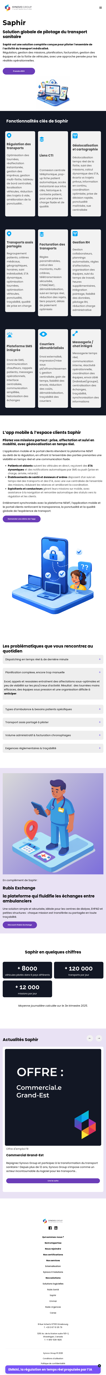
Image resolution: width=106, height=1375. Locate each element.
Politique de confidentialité (53, 1363)
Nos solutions (53, 1277)
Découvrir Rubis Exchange (20, 925)
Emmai (53, 1301)
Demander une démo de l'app (22, 519)
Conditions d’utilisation (53, 1358)
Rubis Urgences (53, 1307)
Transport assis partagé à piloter (53, 722)
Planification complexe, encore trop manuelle (53, 672)
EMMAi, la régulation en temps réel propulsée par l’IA (50, 1369)
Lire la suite (53, 1180)
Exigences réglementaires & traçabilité (53, 748)
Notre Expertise (53, 1242)
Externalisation (53, 1266)
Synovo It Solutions (53, 1272)
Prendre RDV (19, 71)
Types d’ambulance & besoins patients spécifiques (53, 709)
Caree (53, 1312)
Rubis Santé (53, 1289)
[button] (90, 1038)
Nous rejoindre (53, 1248)
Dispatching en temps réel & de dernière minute (53, 659)
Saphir (53, 1295)
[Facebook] (50, 1228)
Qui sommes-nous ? (53, 1237)
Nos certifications (53, 1254)
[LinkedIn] (55, 1228)
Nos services (53, 1260)
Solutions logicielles (53, 1283)
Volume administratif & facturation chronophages (53, 735)
